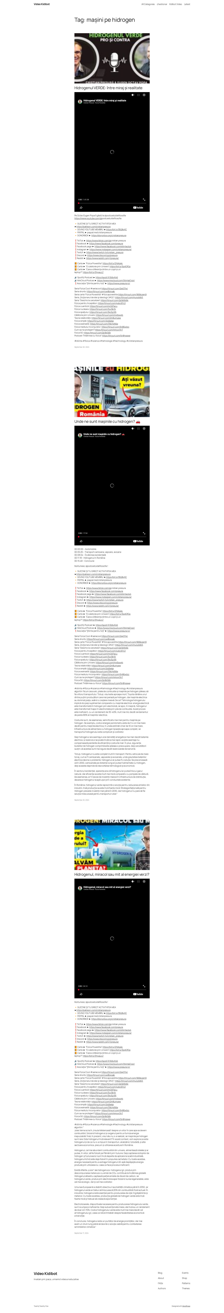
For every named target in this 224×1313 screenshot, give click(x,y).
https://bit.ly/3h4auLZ (93, 272)
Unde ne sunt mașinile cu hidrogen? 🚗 (107, 421)
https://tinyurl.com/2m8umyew (106, 318)
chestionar (162, 4)
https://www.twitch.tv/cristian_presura (104, 252)
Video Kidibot (42, 4)
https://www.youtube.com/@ (88, 218)
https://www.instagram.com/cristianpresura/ (110, 249)
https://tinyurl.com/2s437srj (115, 288)
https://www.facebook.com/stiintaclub (113, 246)
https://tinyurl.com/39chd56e (104, 323)
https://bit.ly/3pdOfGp (120, 266)
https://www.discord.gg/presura (102, 255)
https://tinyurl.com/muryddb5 (129, 297)
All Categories (148, 4)
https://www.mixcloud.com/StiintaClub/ (116, 280)
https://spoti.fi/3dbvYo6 (107, 277)
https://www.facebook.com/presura (106, 243)
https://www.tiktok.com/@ (98, 240)
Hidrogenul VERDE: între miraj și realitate (108, 88)
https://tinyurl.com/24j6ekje (100, 320)
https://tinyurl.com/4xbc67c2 (112, 303)
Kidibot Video (175, 4)
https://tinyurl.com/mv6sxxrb (109, 315)
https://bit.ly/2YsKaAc (113, 263)
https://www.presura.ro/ (118, 283)
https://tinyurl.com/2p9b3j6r (97, 332)
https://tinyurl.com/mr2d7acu (103, 306)
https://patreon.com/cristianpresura (93, 226)
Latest (187, 4)
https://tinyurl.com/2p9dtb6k (114, 300)
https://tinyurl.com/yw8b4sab (101, 291)
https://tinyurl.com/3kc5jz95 (102, 312)
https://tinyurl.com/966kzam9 (132, 294)
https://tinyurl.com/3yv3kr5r (103, 309)
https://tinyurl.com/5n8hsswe (116, 335)
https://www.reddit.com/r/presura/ (102, 258)
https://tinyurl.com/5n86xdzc (115, 326)
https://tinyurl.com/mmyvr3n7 (109, 329)
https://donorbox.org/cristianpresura (108, 235)
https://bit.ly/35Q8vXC (116, 229)
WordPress (186, 1306)
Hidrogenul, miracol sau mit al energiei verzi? (111, 874)
